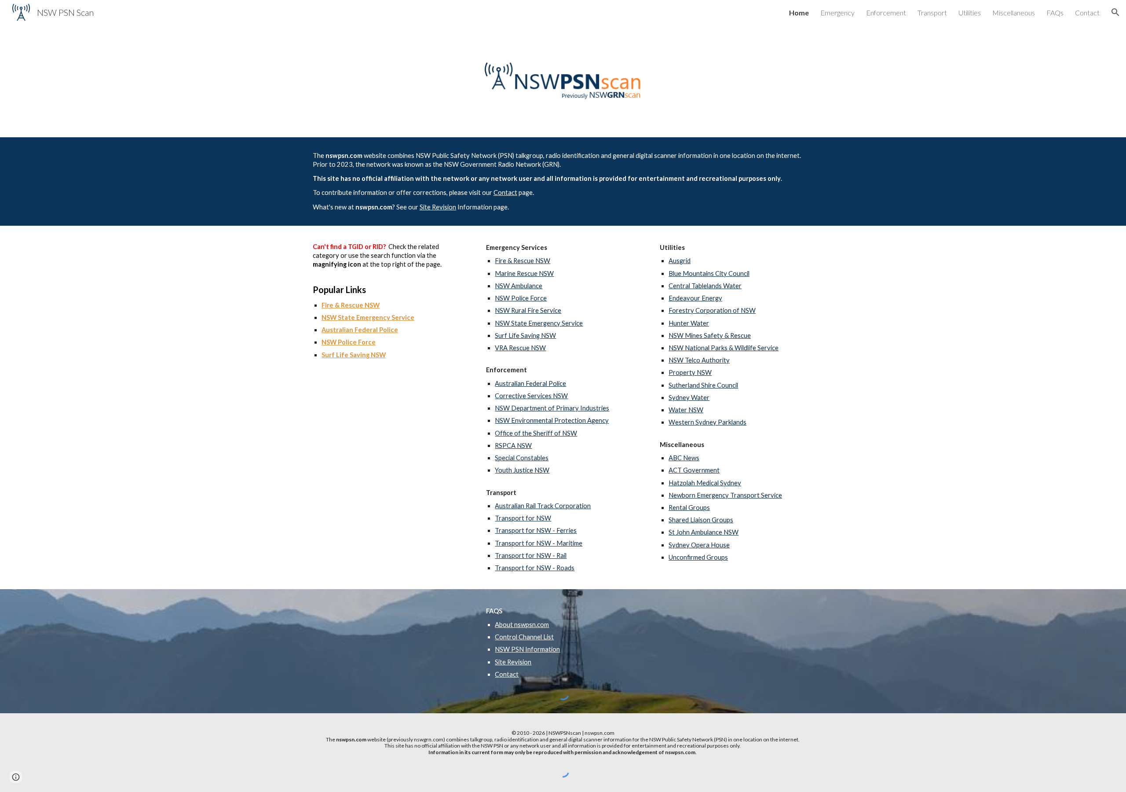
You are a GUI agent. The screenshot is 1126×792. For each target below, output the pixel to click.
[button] (1115, 12)
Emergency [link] (837, 12)
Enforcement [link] (886, 12)
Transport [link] (932, 12)
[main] (563, 181)
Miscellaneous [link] (1013, 12)
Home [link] (799, 12)
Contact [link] (1087, 12)
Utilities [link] (969, 12)
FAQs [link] (1055, 12)
